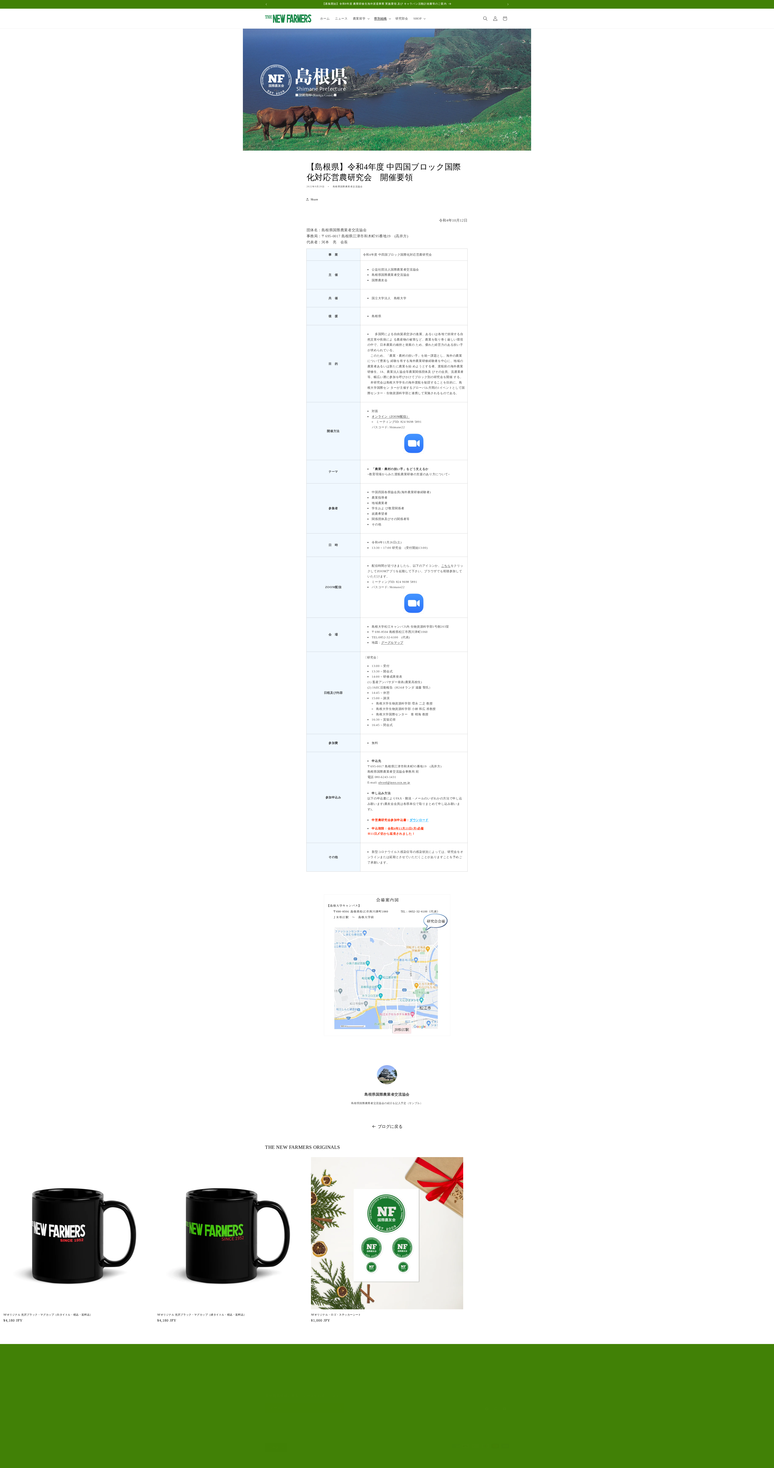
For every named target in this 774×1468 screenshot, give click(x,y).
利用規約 (371, 1462)
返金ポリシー (323, 1462)
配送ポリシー (388, 1462)
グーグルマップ (392, 642)
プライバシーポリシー (348, 1462)
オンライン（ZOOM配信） (391, 416)
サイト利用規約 (276, 1387)
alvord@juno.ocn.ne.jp (394, 782)
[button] (361, 18)
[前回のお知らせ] (266, 4)
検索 (268, 1372)
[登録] (340, 1408)
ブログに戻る (390, 1126)
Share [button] (314, 199)
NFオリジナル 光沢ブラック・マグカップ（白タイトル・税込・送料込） (48, 1314)
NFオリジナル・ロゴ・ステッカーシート (336, 1314)
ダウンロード (419, 820)
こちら (446, 565)
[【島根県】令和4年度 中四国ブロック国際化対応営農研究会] (414, 443)
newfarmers (281, 1463)
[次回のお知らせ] (508, 4)
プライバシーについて (281, 1380)
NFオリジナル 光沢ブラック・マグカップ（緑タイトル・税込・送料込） (201, 1314)
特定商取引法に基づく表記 (415, 1462)
